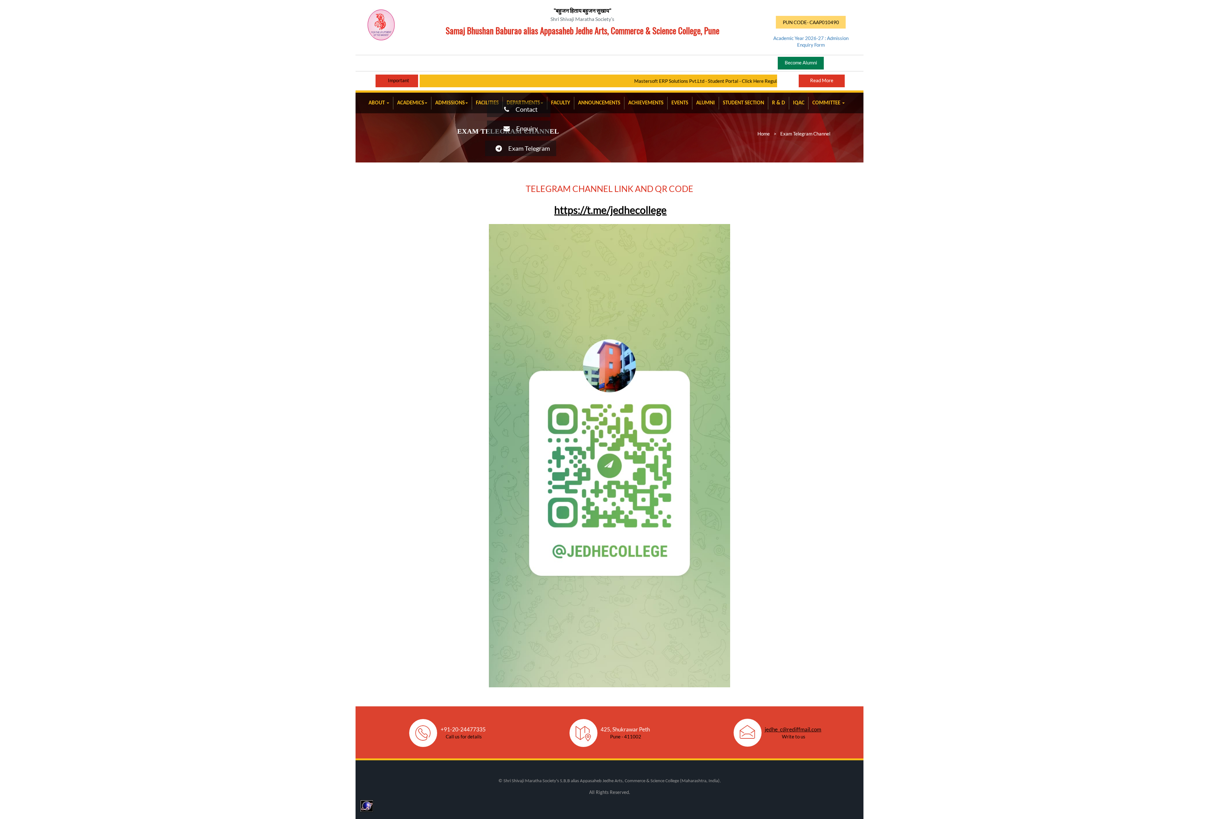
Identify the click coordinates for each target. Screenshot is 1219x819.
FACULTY (560, 103)
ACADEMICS (410, 103)
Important (398, 80)
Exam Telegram (526, 148)
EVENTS (679, 103)
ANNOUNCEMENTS (599, 103)
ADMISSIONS (450, 103)
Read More (821, 80)
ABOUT (377, 103)
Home (763, 133)
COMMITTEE (827, 103)
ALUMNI (705, 103)
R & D (778, 103)
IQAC (798, 103)
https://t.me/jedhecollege (610, 210)
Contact (523, 109)
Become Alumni (801, 62)
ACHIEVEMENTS (645, 103)
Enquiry (524, 128)
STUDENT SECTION (743, 103)
